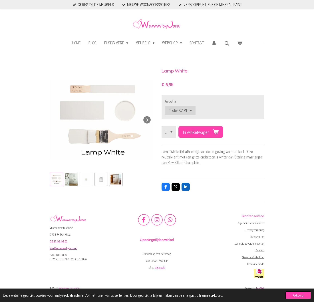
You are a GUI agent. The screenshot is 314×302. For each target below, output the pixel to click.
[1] (169, 132)
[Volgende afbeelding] (147, 119)
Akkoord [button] (298, 295)
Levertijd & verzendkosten (249, 243)
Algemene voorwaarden (251, 223)
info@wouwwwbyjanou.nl (63, 248)
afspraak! (160, 267)
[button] (56, 179)
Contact (259, 250)
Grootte (170, 101)
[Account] (214, 43)
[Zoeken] (226, 43)
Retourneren (257, 236)
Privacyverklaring (254, 230)
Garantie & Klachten (253, 257)
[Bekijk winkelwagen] (239, 43)
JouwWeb (260, 288)
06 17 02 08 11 (58, 241)
